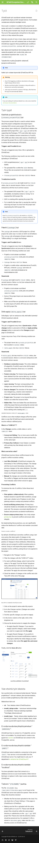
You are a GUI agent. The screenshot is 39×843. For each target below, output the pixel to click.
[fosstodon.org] (9, 840)
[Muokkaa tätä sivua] (36, 11)
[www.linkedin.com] (5, 840)
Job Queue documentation (10, 103)
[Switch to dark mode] (28, 2)
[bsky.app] (12, 840)
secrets (10, 738)
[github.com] (2, 840)
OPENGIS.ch (14, 836)
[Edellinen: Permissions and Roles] (2, 831)
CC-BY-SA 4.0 (21, 836)
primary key (8, 517)
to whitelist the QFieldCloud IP (18, 759)
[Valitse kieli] (32, 2)
